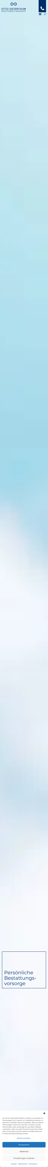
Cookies (14, 1164)
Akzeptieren (24, 1145)
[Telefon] (42, 9)
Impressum (33, 1164)
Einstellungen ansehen (24, 1158)
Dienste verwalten (23, 1138)
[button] (44, 1113)
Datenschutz (22, 1164)
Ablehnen (24, 1151)
